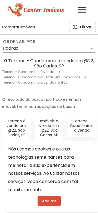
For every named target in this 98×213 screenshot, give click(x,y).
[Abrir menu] (82, 10)
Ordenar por (19, 42)
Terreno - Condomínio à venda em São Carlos (41, 77)
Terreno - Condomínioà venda (82, 125)
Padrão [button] (11, 48)
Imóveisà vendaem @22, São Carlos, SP (49, 127)
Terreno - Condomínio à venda (28, 71)
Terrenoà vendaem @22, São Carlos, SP (16, 127)
